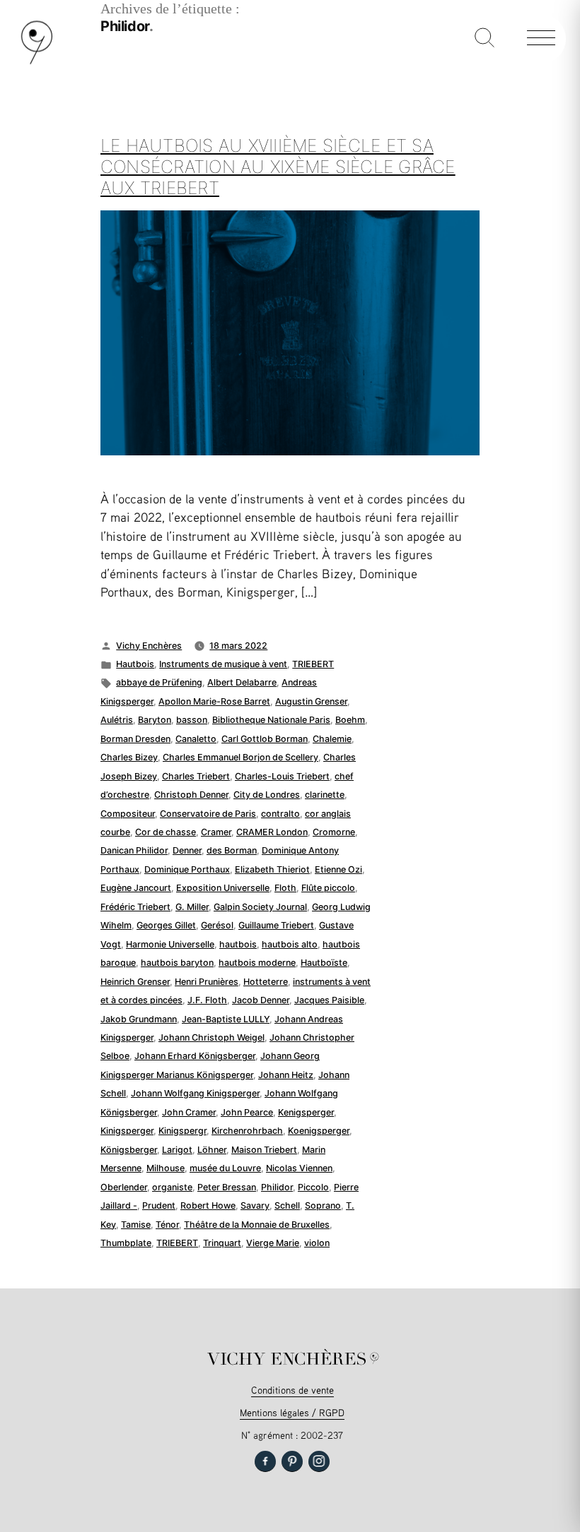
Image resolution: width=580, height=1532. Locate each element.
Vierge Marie (272, 1243)
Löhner (211, 1149)
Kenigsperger (306, 1112)
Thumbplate (125, 1243)
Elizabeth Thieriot (272, 869)
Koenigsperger (318, 1130)
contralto (280, 813)
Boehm (350, 719)
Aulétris (116, 719)
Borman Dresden (135, 739)
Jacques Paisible (329, 1000)
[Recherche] (484, 39)
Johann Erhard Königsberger (194, 1056)
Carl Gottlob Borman (264, 739)
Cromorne (334, 832)
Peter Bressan (226, 1187)
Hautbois (135, 664)
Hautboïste (324, 962)
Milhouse (165, 1168)
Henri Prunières (206, 981)
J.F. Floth (207, 1000)
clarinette (324, 794)
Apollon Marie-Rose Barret (214, 701)
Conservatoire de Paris (208, 813)
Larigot (177, 1149)
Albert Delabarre (242, 682)
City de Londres (266, 794)
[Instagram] (319, 1461)
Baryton (154, 719)
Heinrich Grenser (135, 981)
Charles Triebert (196, 776)
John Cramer (189, 1112)
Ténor (167, 1224)
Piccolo (313, 1187)
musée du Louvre (225, 1168)
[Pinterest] (292, 1461)
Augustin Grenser (311, 701)
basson (191, 719)
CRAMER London (272, 832)
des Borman (232, 850)
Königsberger (128, 1149)
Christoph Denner (191, 794)
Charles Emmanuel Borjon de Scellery (240, 757)
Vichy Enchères (149, 645)
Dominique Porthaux (187, 869)
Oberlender (123, 1187)
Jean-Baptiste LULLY (225, 1019)
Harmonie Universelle (170, 944)
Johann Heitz (285, 1075)
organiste (172, 1187)
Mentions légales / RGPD (292, 1412)
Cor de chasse (165, 832)
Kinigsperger (126, 1130)
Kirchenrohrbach (247, 1130)
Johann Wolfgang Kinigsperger (195, 1093)
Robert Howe (208, 1205)
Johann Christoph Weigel (211, 1037)
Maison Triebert (264, 1149)
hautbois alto (290, 944)
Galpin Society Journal (260, 907)
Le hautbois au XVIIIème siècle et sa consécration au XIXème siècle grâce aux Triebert (278, 166)
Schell (287, 1205)
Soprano (323, 1205)
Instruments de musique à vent (223, 664)
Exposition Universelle (222, 887)
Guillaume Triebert (276, 925)
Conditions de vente (292, 1390)
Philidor (277, 1187)
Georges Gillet (166, 925)
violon (317, 1243)
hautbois (238, 944)
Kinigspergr (182, 1130)
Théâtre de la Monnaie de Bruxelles (257, 1224)
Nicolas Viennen (299, 1168)
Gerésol (217, 925)
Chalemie (332, 739)
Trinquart (222, 1243)
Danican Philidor (134, 850)
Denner (187, 850)
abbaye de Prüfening (159, 682)
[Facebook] (265, 1461)
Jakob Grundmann (138, 1019)
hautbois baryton (177, 962)
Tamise (136, 1224)
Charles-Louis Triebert (282, 776)
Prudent (158, 1205)
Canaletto (195, 739)
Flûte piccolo (328, 887)
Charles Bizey (129, 757)
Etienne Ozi (338, 869)
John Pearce (247, 1112)
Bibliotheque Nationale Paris (271, 719)
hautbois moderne (257, 962)
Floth (285, 887)
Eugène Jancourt (135, 887)
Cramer (216, 832)
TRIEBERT (313, 664)
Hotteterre (265, 981)
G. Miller (192, 907)
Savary (254, 1205)
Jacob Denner (260, 1000)
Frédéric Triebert (135, 907)
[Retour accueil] (36, 61)
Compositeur (127, 813)
